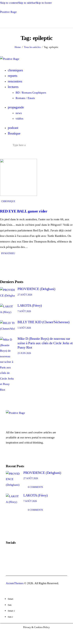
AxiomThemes (14, 583)
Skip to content (9, 2)
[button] (26, 21)
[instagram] (18, 153)
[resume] (2, 153)
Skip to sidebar (27, 2)
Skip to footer (44, 2)
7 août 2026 (24, 311)
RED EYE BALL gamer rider (23, 211)
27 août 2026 (25, 294)
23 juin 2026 (24, 353)
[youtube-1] (14, 153)
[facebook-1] (10, 153)
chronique (8, 201)
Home (18, 47)
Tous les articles (32, 47)
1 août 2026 (24, 328)
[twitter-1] (6, 153)
